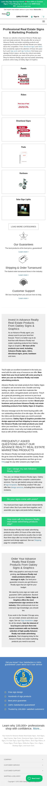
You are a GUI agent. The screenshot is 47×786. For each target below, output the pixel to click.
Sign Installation (27, 620)
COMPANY (23, 759)
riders (40, 46)
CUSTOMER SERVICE (23, 765)
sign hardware (26, 51)
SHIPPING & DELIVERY (23, 776)
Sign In (36, 16)
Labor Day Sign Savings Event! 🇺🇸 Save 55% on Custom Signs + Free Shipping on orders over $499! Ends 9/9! (22, 4)
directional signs (29, 46)
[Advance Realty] (23, 25)
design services (17, 487)
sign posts (14, 51)
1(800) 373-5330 (22, 16)
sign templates (11, 485)
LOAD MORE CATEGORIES (23, 227)
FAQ (3, 462)
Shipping (37, 540)
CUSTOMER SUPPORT (23, 770)
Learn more (23, 252)
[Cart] (43, 16)
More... (37, 728)
